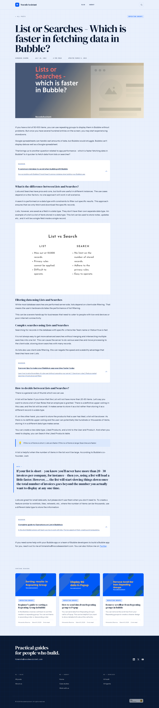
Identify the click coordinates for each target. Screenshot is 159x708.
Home (61, 679)
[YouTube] (143, 659)
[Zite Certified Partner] (136, 701)
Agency (91, 5)
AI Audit (106, 679)
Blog (83, 5)
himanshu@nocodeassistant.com (28, 659)
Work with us (64, 688)
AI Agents (107, 684)
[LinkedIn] (134, 659)
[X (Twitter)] (138, 659)
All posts (20, 16)
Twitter (103, 546)
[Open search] (141, 4)
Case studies (64, 684)
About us (18, 684)
